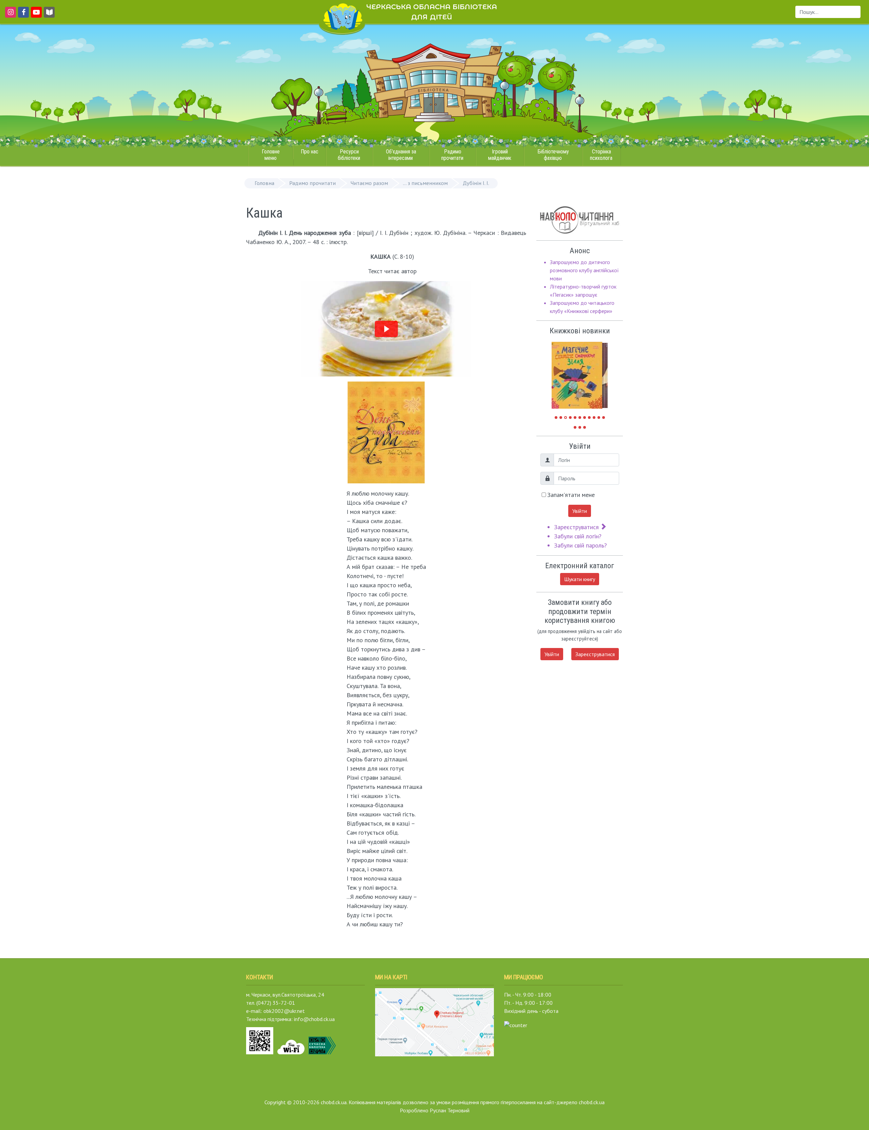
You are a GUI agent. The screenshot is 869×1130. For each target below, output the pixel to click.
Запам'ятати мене (571, 495)
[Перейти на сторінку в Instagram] (9, 15)
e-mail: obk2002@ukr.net (275, 1010)
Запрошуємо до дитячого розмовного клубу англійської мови (584, 270)
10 (598, 417)
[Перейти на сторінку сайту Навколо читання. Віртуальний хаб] (49, 15)
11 (603, 417)
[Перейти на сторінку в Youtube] (35, 15)
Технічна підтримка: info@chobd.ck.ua (290, 1019)
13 (579, 427)
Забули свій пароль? (580, 545)
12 (575, 427)
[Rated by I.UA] (515, 1024)
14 (584, 427)
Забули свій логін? (578, 536)
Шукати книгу (579, 579)
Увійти (579, 510)
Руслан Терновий (449, 1110)
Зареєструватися (577, 527)
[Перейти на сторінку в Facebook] (22, 15)
